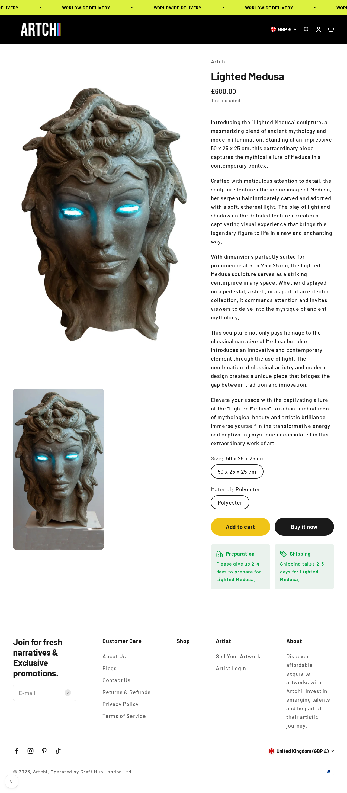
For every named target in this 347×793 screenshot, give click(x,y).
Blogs (109, 668)
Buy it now (304, 527)
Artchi (219, 61)
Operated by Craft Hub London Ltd (90, 772)
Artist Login (231, 668)
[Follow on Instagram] (30, 751)
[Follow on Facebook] (16, 751)
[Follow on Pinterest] (44, 751)
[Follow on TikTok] (58, 751)
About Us (114, 656)
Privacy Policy (120, 704)
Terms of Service (124, 715)
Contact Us (116, 680)
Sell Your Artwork (238, 656)
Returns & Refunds (126, 692)
